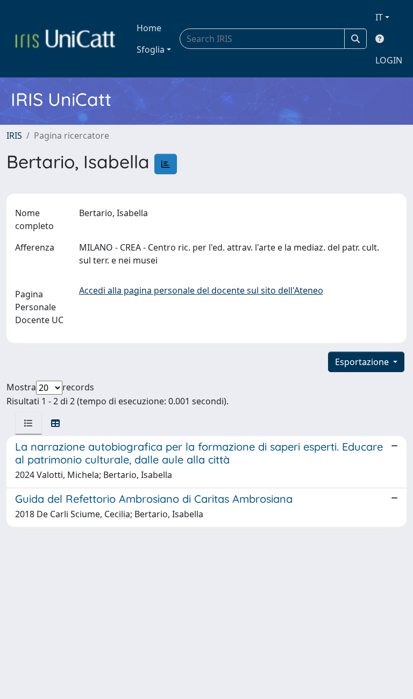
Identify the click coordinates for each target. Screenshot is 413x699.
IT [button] (379, 17)
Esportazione (363, 362)
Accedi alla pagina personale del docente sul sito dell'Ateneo (201, 290)
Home (149, 28)
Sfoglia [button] (151, 49)
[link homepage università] (65, 39)
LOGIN (388, 60)
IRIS (14, 135)
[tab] (28, 423)
